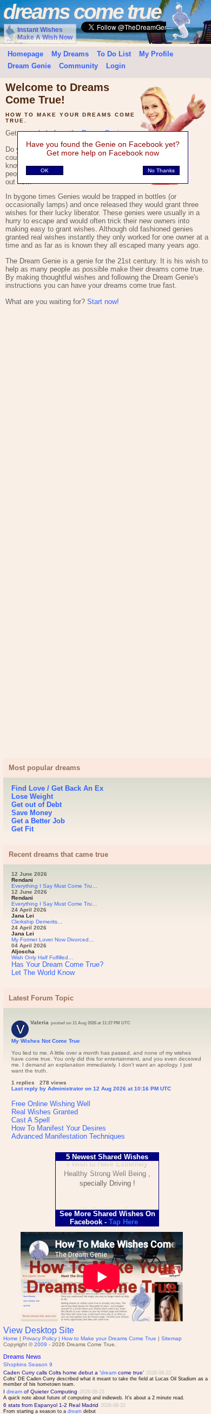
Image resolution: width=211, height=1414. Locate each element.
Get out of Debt (36, 804)
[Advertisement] (105, 430)
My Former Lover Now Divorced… (52, 939)
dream (108, 1373)
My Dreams (70, 54)
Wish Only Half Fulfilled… (42, 957)
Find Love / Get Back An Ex (57, 788)
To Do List (114, 54)
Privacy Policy (40, 1338)
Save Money (31, 813)
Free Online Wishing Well (50, 1104)
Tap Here (125, 1222)
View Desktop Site (38, 1330)
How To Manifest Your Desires (58, 1128)
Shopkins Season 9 (27, 1364)
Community (78, 66)
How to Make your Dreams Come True (109, 1338)
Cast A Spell (30, 1120)
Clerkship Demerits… (37, 922)
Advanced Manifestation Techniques (68, 1136)
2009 (40, 1344)
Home (10, 1338)
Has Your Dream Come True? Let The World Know (57, 968)
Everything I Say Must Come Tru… (54, 886)
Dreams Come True (82, 11)
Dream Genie (29, 66)
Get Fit (22, 829)
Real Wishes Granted (44, 1112)
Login (116, 66)
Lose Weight (32, 796)
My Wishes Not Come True (45, 1041)
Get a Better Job (38, 821)
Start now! (103, 302)
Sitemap (171, 1338)
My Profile (156, 54)
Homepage (25, 54)
